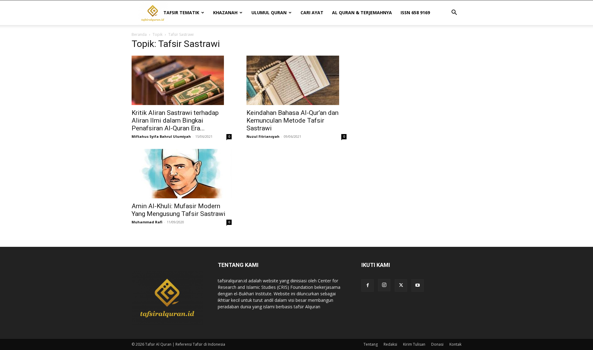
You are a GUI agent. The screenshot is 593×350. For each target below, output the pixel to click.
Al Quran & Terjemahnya (362, 12)
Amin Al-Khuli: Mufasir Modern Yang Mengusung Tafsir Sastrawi (178, 209)
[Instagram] (384, 285)
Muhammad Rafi (147, 222)
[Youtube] (417, 285)
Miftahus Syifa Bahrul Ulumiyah (161, 136)
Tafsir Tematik (181, 12)
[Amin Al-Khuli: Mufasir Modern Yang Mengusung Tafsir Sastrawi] (182, 173)
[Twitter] (401, 285)
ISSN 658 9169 (415, 12)
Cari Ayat (312, 12)
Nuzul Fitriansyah (263, 136)
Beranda (139, 34)
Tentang (371, 344)
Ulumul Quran (269, 12)
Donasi (437, 344)
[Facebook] (367, 285)
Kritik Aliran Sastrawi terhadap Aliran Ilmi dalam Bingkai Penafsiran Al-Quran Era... (175, 120)
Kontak (455, 344)
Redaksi (390, 344)
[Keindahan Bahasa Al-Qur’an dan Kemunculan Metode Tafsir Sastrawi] (296, 80)
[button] (454, 13)
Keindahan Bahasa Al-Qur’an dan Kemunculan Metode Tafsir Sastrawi (292, 120)
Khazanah (225, 12)
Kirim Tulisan (414, 344)
